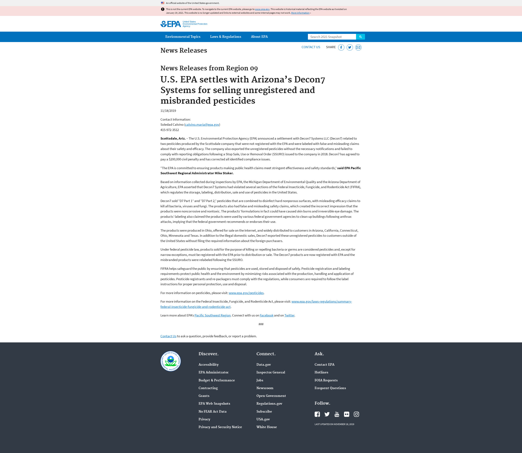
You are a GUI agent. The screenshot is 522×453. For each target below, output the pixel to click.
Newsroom (265, 388)
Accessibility (209, 365)
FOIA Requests (326, 380)
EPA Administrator (214, 372)
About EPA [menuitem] (259, 37)
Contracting (208, 388)
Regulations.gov (269, 404)
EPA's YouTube (337, 414)
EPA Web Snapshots (214, 404)
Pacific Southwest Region (213, 315)
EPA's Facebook (317, 414)
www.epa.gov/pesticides (246, 293)
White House (267, 427)
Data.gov (264, 365)
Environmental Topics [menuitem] (182, 37)
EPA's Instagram (356, 414)
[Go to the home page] (170, 24)
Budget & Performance (217, 380)
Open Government (271, 396)
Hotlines (321, 372)
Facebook (266, 315)
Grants (204, 396)
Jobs (260, 380)
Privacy (204, 419)
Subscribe (264, 412)
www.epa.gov (262, 9)
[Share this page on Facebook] (341, 47)
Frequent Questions (330, 388)
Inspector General (271, 372)
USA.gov (263, 419)
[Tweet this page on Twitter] (350, 47)
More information (300, 12)
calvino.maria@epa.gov (202, 124)
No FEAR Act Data (213, 412)
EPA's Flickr (346, 414)
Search (360, 37)
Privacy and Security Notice (220, 427)
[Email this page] (358, 47)
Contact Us (311, 47)
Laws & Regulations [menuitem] (225, 37)
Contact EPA (324, 365)
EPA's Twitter (327, 414)
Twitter (289, 315)
